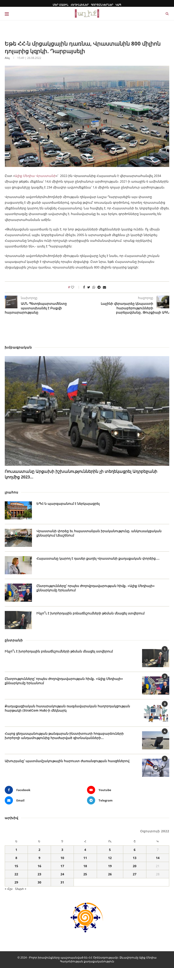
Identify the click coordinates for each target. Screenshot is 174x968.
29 (16, 882)
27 (134, 874)
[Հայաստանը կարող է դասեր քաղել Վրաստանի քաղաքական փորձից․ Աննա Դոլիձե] (18, 565)
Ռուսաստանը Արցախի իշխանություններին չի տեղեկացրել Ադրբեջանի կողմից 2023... (81, 474)
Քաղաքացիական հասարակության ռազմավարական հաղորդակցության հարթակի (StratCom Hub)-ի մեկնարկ (67, 708)
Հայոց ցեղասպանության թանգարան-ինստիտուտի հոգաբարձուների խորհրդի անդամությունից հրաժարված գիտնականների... (64, 735)
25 (85, 874)
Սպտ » (20, 888)
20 (134, 866)
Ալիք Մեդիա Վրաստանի (35, 176)
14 (158, 858)
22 (16, 874)
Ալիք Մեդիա (148, 957)
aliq (7, 58)
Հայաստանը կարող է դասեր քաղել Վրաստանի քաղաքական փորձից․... (98, 558)
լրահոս (11, 492)
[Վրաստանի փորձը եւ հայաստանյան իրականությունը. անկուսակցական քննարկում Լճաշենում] (18, 538)
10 (62, 858)
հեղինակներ (80, 4)
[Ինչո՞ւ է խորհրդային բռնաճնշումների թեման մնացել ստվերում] (18, 620)
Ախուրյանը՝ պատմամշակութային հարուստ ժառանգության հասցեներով (67, 761)
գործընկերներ (102, 4)
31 (62, 882)
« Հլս (8, 888)
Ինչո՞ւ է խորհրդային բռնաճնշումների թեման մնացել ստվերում (90, 613)
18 (85, 866)
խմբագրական (18, 347)
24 (62, 874)
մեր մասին (60, 4)
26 (110, 874)
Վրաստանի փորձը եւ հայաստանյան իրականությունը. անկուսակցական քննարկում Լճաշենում (99, 533)
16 (39, 866)
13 (134, 858)
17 (62, 866)
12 (110, 858)
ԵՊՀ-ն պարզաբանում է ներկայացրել (68, 503)
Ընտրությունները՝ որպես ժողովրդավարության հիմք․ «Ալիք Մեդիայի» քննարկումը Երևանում (95, 588)
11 (85, 858)
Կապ (118, 4)
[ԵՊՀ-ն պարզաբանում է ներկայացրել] (18, 510)
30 (39, 882)
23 (39, 874)
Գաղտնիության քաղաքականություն (87, 961)
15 (16, 866)
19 (110, 866)
